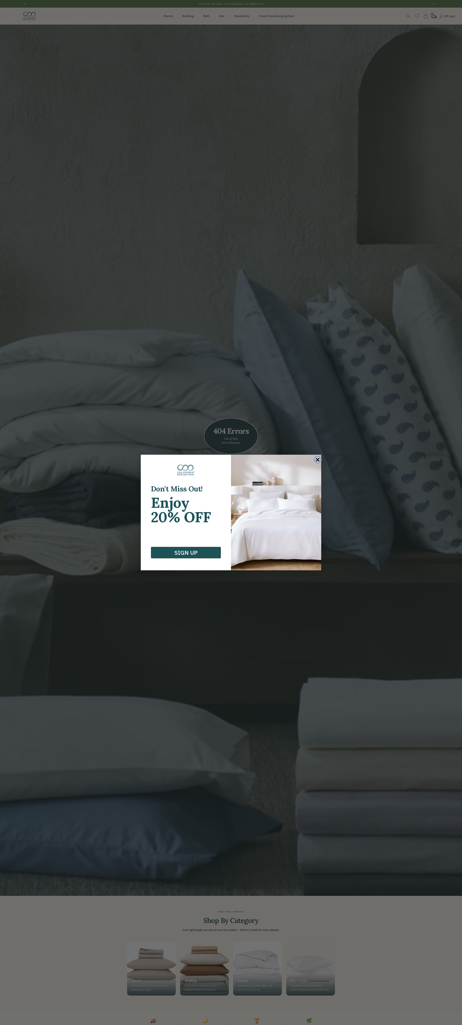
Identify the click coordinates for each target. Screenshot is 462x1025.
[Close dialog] (317, 459)
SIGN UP (186, 552)
